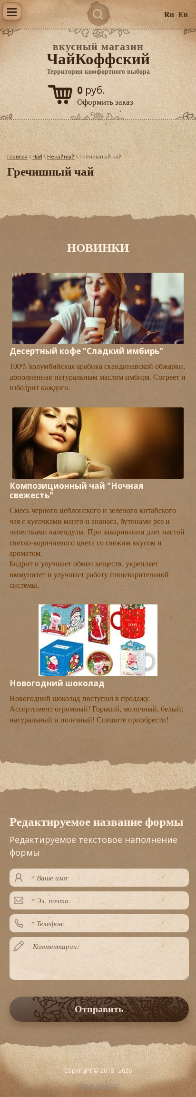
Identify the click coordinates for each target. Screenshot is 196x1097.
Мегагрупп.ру (98, 1084)
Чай (37, 156)
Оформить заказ (105, 102)
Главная (17, 156)
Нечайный (61, 156)
